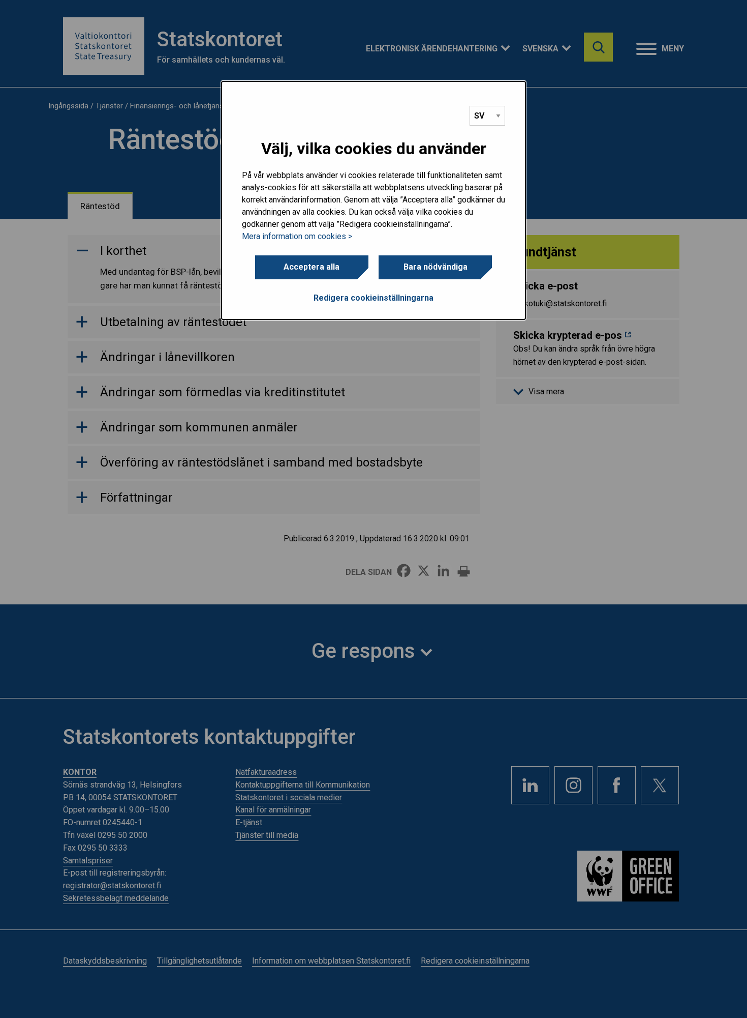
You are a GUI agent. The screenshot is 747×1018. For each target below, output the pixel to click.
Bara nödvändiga (435, 267)
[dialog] (373, 200)
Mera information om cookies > (297, 236)
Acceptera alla (311, 267)
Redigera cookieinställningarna (373, 298)
